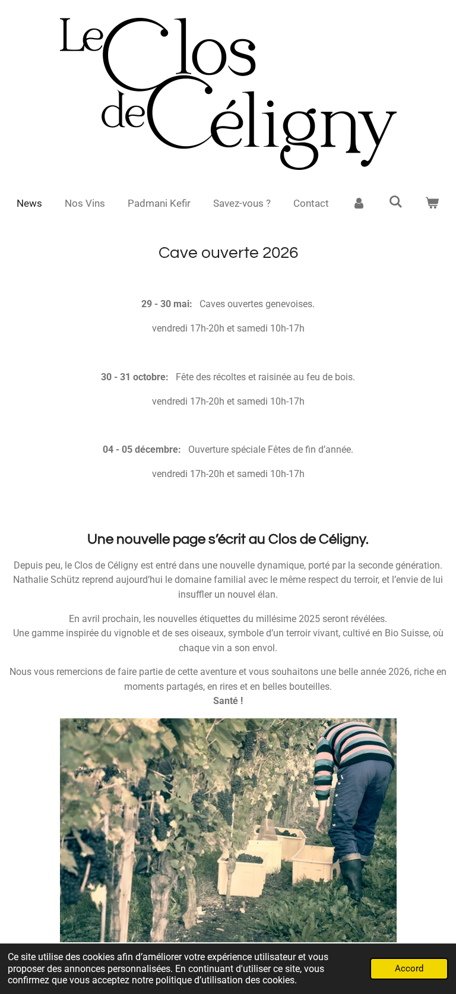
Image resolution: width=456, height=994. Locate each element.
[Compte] (358, 203)
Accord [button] (409, 968)
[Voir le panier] (432, 203)
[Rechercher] (395, 202)
